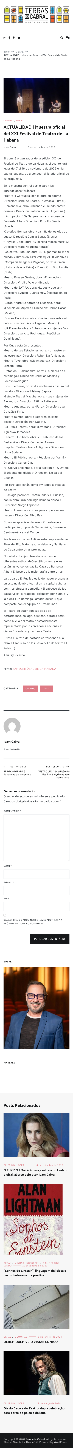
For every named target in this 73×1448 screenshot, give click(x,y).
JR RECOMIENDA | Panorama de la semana (18, 770)
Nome (8, 866)
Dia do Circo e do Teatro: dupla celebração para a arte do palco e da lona (34, 1411)
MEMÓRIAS (21, 1336)
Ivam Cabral (10, 147)
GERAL (19, 120)
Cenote (17, 1442)
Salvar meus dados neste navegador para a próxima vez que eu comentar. (33, 922)
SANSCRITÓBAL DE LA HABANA (34, 668)
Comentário (12, 811)
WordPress (60, 1442)
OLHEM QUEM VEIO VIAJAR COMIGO (31, 1342)
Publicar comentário (49, 938)
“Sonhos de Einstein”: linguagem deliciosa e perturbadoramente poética (35, 1273)
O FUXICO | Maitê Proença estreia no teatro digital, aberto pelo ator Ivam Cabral (35, 1172)
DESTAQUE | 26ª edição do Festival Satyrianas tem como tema (53, 772)
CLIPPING (8, 120)
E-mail (9, 882)
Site (6, 898)
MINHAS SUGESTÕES (27, 1263)
